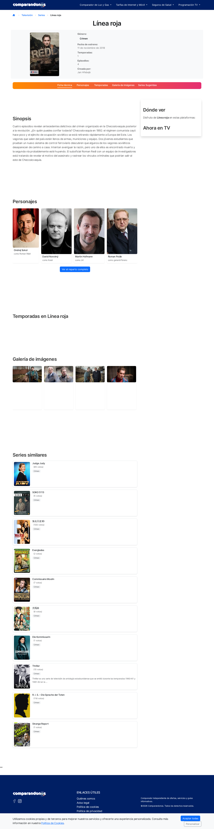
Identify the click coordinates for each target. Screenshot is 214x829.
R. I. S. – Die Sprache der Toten (48, 694)
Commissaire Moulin (43, 579)
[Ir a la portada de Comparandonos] (29, 794)
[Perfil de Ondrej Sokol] (26, 228)
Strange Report (40, 723)
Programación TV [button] (188, 4)
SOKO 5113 (38, 492)
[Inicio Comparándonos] (29, 5)
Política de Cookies (52, 823)
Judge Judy (38, 463)
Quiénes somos (86, 798)
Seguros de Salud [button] (162, 4)
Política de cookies (88, 806)
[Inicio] (14, 15)
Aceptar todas (190, 818)
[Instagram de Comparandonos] (20, 800)
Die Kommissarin (41, 636)
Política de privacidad (89, 811)
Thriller (36, 665)
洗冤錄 (35, 608)
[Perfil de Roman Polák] (122, 231)
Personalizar (192, 823)
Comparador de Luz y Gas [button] (95, 4)
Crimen (84, 38)
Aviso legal (83, 802)
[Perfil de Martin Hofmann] (89, 231)
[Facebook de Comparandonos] (14, 800)
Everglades (38, 550)
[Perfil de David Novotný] (56, 231)
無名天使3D (38, 521)
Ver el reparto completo (75, 269)
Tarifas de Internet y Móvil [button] (131, 4)
